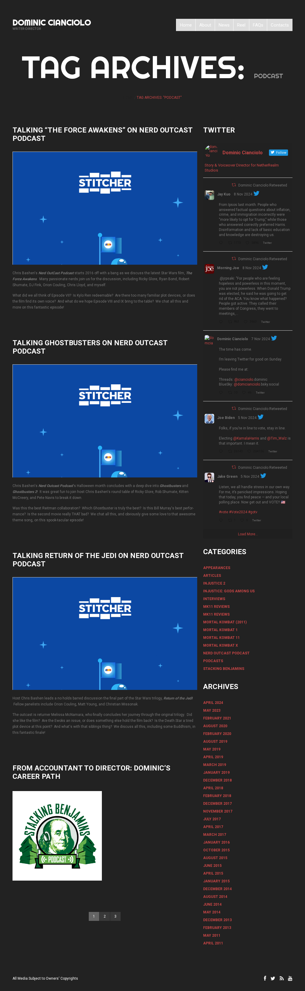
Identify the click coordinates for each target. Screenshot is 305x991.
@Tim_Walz (277, 438)
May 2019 (211, 749)
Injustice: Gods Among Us (229, 591)
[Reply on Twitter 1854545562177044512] (222, 393)
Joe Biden (226, 418)
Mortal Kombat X (220, 645)
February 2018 (217, 796)
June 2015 (212, 866)
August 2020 (215, 726)
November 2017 (217, 811)
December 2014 (217, 889)
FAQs (258, 25)
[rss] (282, 978)
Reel (241, 25)
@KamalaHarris (246, 438)
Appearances (216, 568)
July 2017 (212, 819)
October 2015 (216, 850)
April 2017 (213, 827)
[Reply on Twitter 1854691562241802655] (222, 243)
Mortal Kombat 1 (220, 630)
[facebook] (265, 978)
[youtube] (290, 978)
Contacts (280, 25)
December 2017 (217, 804)
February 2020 (217, 734)
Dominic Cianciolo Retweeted (262, 185)
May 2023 (211, 710)
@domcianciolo (247, 384)
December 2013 (217, 920)
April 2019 (213, 757)
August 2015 (215, 858)
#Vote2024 (238, 512)
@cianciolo (243, 379)
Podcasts (213, 661)
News (224, 25)
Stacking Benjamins (223, 669)
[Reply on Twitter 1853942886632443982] (222, 451)
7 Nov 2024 (260, 339)
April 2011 (213, 943)
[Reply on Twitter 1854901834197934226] (222, 322)
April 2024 (213, 703)
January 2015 (216, 881)
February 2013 (217, 928)
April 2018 (213, 788)
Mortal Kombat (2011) (225, 622)
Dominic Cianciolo (52, 22)
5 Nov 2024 (247, 418)
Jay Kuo (224, 194)
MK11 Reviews (216, 607)
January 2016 (216, 842)
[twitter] (272, 978)
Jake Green (227, 476)
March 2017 (214, 835)
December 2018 (217, 780)
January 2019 (216, 772)
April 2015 (213, 873)
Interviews (214, 599)
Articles (212, 576)
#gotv (252, 512)
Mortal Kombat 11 (221, 638)
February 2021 (217, 718)
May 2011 (211, 935)
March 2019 (214, 765)
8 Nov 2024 (243, 194)
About (205, 25)
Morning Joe (228, 268)
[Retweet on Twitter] (234, 185)
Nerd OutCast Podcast (226, 653)
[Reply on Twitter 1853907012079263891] (222, 520)
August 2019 (215, 741)
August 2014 (215, 897)
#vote (223, 512)
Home (186, 25)
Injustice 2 (214, 583)
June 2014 (212, 904)
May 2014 (211, 912)
